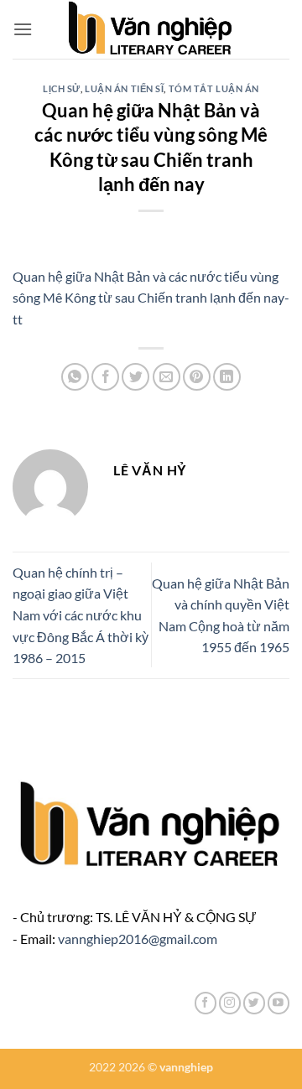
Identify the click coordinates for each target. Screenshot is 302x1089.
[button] (23, 28)
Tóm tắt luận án (214, 88)
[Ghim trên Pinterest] (197, 377)
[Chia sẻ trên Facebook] (105, 377)
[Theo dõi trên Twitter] (254, 1003)
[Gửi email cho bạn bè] (166, 377)
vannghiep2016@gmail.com (137, 938)
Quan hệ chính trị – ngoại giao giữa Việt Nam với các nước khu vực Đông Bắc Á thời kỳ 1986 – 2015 (80, 615)
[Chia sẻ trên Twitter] (135, 377)
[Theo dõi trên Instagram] (230, 1003)
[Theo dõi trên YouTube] (278, 1003)
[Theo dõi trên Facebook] (205, 1003)
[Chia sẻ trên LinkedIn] (227, 377)
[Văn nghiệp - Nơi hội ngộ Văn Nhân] (151, 29)
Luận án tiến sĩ (124, 88)
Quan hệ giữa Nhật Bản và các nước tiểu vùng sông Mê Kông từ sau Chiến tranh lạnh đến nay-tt (151, 297)
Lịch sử (62, 88)
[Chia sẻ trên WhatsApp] (75, 377)
